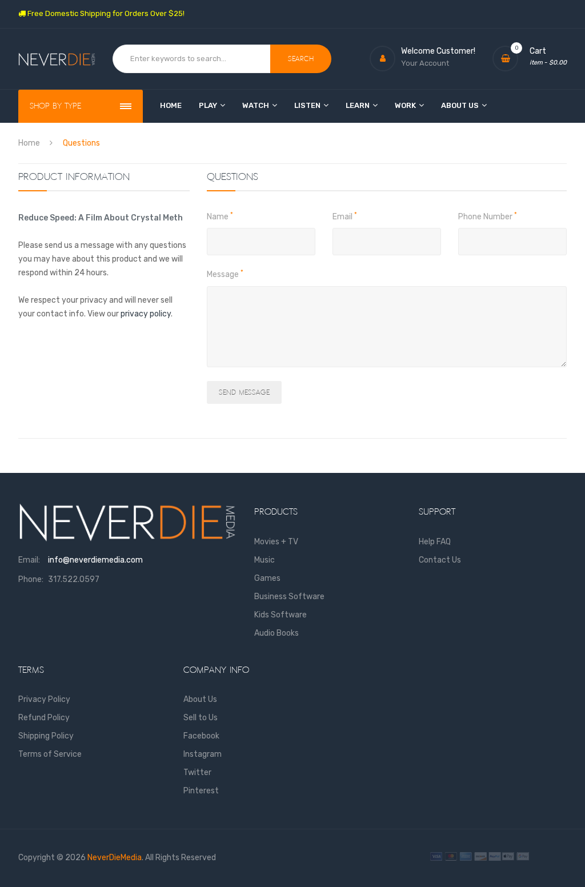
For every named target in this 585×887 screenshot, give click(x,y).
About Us (200, 699)
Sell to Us (200, 718)
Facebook (201, 736)
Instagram (202, 754)
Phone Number (487, 216)
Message (225, 274)
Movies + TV (276, 542)
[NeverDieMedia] (56, 58)
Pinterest (201, 791)
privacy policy (146, 314)
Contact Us (440, 560)
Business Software (289, 596)
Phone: (30, 579)
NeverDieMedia (114, 857)
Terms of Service (50, 754)
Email (344, 216)
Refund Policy (44, 718)
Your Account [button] (425, 63)
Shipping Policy (46, 736)
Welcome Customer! (438, 51)
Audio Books (276, 633)
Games (267, 578)
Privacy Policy (44, 699)
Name (220, 216)
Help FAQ (435, 542)
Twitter (197, 772)
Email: (29, 560)
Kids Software (280, 615)
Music (264, 560)
